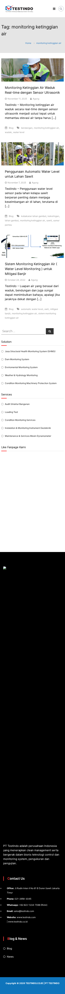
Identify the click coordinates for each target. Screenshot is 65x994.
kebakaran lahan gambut (33, 216)
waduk (8, 132)
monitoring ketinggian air (46, 127)
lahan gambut (12, 220)
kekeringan (53, 216)
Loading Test (11, 412)
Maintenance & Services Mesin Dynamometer (28, 436)
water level (18, 132)
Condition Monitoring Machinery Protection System (31, 383)
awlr (46, 309)
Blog (11, 127)
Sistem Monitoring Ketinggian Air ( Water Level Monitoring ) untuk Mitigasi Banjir (31, 269)
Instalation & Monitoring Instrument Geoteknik (28, 428)
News (10, 956)
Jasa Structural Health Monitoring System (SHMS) (30, 351)
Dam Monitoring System (17, 359)
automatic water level (32, 309)
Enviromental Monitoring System (21, 367)
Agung (36, 98)
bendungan (26, 127)
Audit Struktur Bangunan (17, 404)
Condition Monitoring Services (20, 420)
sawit (49, 220)
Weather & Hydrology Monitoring (21, 375)
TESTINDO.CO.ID (34, 983)
